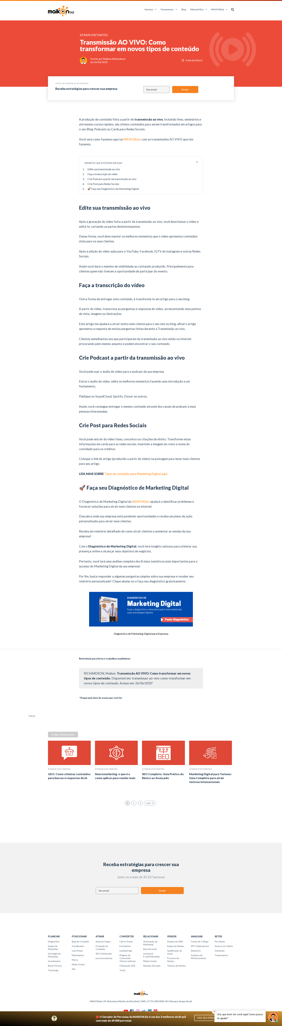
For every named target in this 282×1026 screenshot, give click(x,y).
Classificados (78, 946)
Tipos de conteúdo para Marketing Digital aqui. (136, 474)
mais (148, 803)
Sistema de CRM (175, 941)
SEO (98, 953)
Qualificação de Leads (174, 952)
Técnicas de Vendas (176, 965)
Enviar (185, 89)
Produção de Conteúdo (102, 947)
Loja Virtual (77, 950)
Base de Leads (150, 949)
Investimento (54, 961)
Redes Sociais (78, 964)
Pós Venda (220, 941)
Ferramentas (167, 9)
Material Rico (197, 9)
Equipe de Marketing (53, 947)
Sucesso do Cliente (224, 946)
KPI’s (193, 946)
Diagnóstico (53, 941)
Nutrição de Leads (151, 965)
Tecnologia (53, 970)
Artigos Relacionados (63, 734)
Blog (183, 9)
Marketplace (78, 955)
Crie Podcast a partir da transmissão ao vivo (111, 178)
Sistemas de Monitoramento (198, 957)
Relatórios (196, 950)
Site (73, 969)
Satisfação (220, 950)
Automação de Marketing (150, 943)
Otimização (124, 965)
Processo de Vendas (173, 959)
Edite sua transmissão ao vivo (103, 169)
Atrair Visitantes (59, 769)
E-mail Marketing (151, 956)
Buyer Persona (55, 965)
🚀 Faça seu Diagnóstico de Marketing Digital (113, 188)
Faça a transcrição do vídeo (102, 174)
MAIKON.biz (217, 9)
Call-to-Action (126, 941)
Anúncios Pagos (103, 941)
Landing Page (125, 950)
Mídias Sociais (150, 961)
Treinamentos (221, 955)
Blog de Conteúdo (80, 941)
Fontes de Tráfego (199, 941)
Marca (75, 960)
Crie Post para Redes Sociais (103, 183)
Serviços (149, 9)
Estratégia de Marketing (54, 955)
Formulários (125, 946)
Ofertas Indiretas (127, 961)
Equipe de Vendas (175, 946)
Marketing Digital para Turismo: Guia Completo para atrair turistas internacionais (210, 778)
